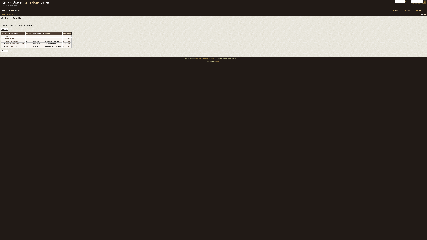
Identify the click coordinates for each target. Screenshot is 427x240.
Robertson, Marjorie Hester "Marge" (15, 43)
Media (408, 10)
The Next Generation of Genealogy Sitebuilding (206, 58)
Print (424, 14)
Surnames (424, 3)
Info (420, 10)
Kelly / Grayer (66, 36)
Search (12, 10)
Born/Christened (37, 33)
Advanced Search (416, 3)
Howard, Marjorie (10, 38)
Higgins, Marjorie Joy (11, 36)
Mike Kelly (217, 61)
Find (396, 10)
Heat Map (4, 29)
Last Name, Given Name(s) (11, 33)
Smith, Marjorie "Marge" (12, 46)
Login (18, 10)
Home (5, 10)
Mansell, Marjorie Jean (11, 41)
